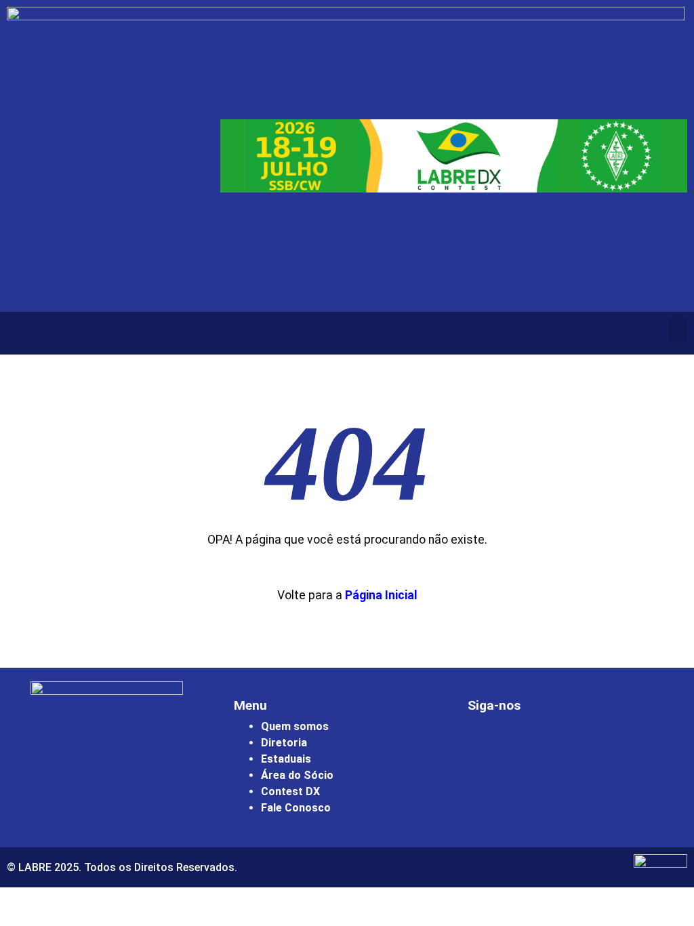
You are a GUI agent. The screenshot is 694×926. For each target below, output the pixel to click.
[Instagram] (485, 742)
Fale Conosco (296, 807)
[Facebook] (522, 742)
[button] (677, 330)
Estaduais (286, 758)
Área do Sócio (297, 775)
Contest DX (290, 791)
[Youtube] (559, 742)
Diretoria (284, 742)
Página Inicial (381, 595)
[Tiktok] (596, 742)
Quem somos (295, 726)
